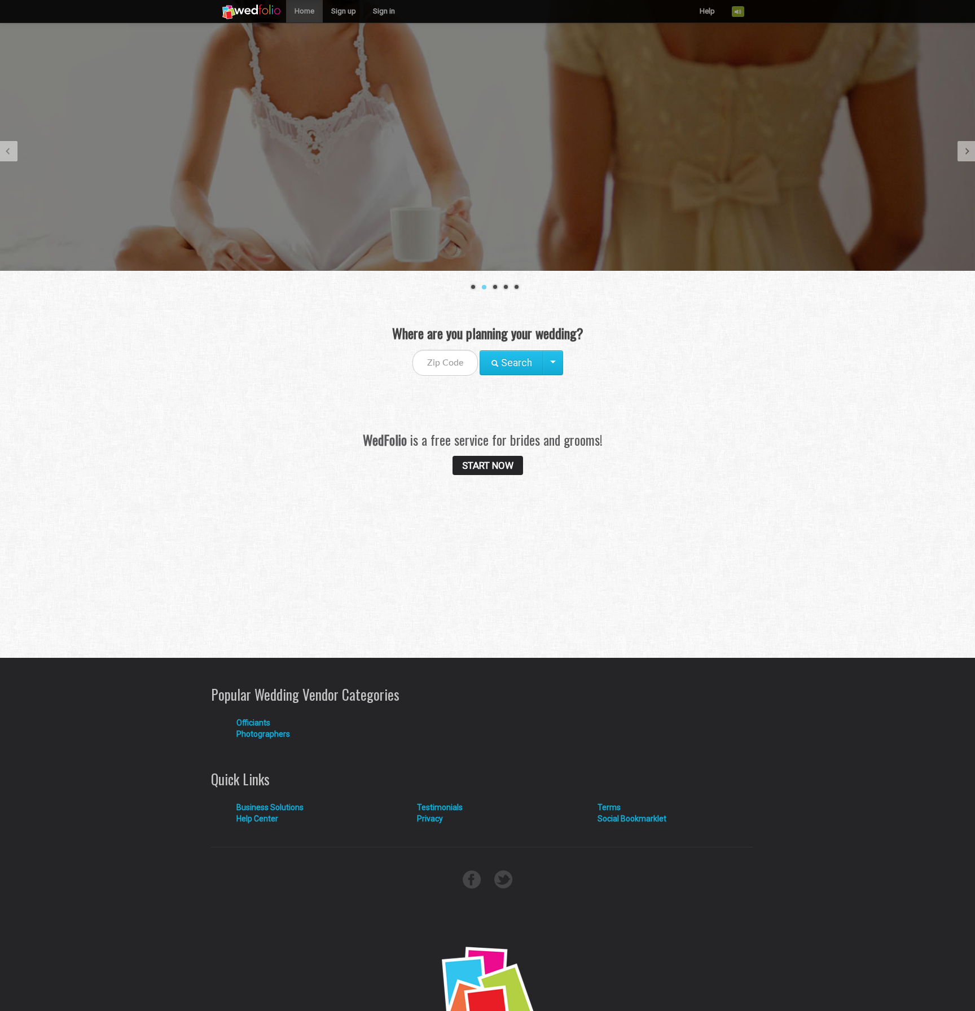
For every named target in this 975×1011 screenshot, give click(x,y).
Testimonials (440, 807)
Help (707, 11)
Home (304, 11)
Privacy (430, 818)
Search (515, 362)
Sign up (343, 11)
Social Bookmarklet (632, 818)
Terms (609, 807)
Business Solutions (270, 807)
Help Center (257, 818)
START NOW (487, 465)
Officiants (253, 722)
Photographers (263, 734)
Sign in (384, 11)
